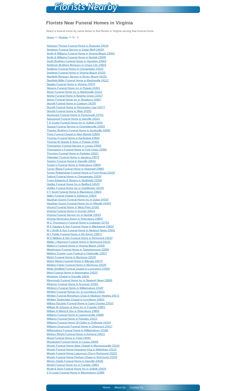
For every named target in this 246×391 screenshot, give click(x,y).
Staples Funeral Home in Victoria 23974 (71, 84)
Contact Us (136, 387)
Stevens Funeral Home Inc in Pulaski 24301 (73, 88)
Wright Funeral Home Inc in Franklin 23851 (73, 364)
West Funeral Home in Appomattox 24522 (72, 272)
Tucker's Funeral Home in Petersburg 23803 (74, 164)
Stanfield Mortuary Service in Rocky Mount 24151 (77, 76)
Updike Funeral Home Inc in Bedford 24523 (73, 184)
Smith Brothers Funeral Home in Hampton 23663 (76, 61)
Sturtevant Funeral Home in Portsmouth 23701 (75, 114)
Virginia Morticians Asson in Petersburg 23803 (75, 218)
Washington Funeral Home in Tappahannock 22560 (78, 249)
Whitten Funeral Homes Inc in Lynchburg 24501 (76, 291)
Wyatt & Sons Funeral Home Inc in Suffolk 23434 (76, 368)
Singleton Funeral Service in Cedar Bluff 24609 (75, 49)
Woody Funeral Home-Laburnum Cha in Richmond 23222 (82, 353)
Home (50, 37)
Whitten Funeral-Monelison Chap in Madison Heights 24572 (83, 295)
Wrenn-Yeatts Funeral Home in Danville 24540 (75, 361)
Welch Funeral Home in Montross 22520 (71, 257)
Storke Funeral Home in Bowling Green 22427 (75, 95)
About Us (119, 387)
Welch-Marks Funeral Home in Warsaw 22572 (75, 261)
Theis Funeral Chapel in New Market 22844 (73, 134)
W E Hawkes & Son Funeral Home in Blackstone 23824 (80, 226)
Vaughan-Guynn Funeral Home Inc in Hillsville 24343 (79, 203)
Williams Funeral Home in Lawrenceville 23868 (75, 314)
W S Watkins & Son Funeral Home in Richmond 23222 (80, 238)
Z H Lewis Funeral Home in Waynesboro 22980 (75, 372)
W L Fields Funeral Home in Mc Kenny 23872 (74, 234)
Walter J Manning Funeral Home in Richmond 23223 (79, 241)
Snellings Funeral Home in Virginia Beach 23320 (76, 72)
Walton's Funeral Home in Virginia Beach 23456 (76, 245)
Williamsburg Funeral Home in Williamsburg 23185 (77, 330)
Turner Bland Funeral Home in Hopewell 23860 (75, 168)
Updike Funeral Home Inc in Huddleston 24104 (75, 188)
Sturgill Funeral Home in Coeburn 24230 (71, 103)
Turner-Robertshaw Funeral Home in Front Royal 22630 (81, 172)
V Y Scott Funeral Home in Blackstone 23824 (74, 191)
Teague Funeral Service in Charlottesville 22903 (76, 126)
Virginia (63, 37)
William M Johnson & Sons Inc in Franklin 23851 (76, 307)
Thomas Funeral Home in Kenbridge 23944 (73, 138)
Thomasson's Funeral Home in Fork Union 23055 (77, 149)
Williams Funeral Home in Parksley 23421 (72, 318)
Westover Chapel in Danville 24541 (68, 276)
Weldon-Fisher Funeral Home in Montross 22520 (76, 264)
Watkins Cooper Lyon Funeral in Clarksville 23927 (77, 253)
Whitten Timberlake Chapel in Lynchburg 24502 (75, 299)
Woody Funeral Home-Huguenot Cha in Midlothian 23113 (81, 349)
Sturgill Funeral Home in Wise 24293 (69, 111)
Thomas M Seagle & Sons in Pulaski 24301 (73, 141)
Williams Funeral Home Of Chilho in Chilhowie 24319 (79, 322)
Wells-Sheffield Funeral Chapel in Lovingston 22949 (78, 268)
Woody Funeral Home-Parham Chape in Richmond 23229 (82, 357)
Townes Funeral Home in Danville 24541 (71, 161)
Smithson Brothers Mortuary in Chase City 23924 (76, 65)
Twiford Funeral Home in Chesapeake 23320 (74, 176)
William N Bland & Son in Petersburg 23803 (73, 311)
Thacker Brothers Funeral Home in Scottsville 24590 (78, 130)
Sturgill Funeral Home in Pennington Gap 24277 (76, 107)
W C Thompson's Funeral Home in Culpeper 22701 (78, 222)
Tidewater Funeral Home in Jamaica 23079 (73, 157)
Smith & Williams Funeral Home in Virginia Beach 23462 (81, 53)
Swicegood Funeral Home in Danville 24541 (73, 118)
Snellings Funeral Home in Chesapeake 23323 (75, 68)
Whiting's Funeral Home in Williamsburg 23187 (75, 288)
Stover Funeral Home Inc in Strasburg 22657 (74, 99)
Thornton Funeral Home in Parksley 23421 (73, 153)
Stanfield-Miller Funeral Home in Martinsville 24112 (78, 80)
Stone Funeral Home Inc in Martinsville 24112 (74, 91)
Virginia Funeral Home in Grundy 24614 (71, 211)
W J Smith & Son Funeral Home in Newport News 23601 (81, 230)
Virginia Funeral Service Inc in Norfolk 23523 (74, 214)
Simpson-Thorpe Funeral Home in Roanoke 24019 (77, 45)
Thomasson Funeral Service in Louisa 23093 (74, 145)
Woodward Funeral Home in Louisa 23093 (72, 341)
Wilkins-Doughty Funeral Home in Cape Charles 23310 (80, 303)
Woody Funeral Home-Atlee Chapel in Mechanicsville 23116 (83, 345)
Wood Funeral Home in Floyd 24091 (69, 337)
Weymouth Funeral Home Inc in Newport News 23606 (79, 280)
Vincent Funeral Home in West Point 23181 (73, 207)
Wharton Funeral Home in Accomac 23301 (72, 284)
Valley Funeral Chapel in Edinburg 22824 (71, 195)
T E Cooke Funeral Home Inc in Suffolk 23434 (75, 122)
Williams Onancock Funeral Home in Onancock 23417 (79, 326)
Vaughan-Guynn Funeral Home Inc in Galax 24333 (77, 199)
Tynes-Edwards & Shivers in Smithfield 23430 (74, 180)
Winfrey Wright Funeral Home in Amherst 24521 (76, 334)
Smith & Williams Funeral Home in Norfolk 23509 (76, 57)
